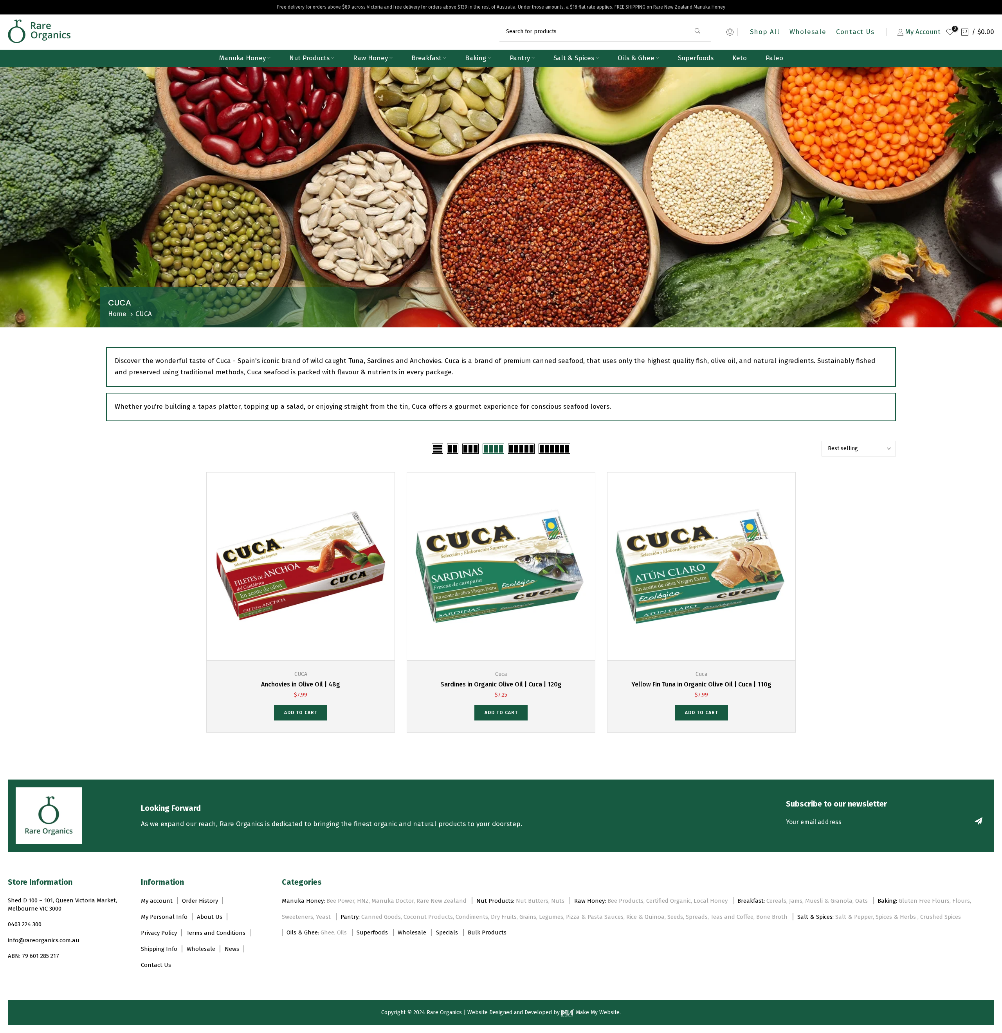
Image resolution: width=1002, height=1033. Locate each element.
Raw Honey (370, 58)
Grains (527, 916)
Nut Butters (532, 900)
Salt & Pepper (854, 916)
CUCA (300, 674)
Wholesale (807, 32)
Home (117, 314)
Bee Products (625, 900)
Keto (739, 58)
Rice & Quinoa (645, 916)
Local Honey (711, 900)
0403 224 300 (24, 924)
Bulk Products (487, 932)
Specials (447, 932)
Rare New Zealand (441, 900)
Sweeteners (297, 916)
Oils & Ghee (636, 58)
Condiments (472, 916)
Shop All (765, 32)
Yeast (323, 916)
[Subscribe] (978, 821)
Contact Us (855, 32)
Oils (342, 932)
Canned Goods (381, 916)
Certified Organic (668, 900)
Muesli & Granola (828, 900)
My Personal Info (164, 916)
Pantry (520, 58)
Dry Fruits (504, 916)
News (232, 948)
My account (157, 900)
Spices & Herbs (896, 916)
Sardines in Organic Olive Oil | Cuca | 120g (501, 684)
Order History (200, 900)
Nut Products (309, 58)
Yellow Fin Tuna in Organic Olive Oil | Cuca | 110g (701, 684)
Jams (795, 900)
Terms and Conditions (215, 932)
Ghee (327, 932)
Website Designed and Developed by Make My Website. (544, 1012)
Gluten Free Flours (924, 900)
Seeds (675, 916)
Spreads (697, 916)
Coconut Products (428, 916)
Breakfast (426, 58)
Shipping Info (159, 948)
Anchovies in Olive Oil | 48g (300, 684)
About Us (209, 916)
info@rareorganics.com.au (43, 940)
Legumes (551, 916)
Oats (861, 900)
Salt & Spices (573, 58)
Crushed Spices (940, 916)
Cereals (776, 900)
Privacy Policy (159, 932)
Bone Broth (772, 916)
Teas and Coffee (731, 916)
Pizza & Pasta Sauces (595, 916)
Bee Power (340, 900)
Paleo (774, 58)
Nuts (557, 900)
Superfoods (696, 58)
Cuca (501, 674)
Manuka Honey (242, 58)
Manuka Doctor (392, 900)
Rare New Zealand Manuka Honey (689, 7)
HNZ (363, 900)
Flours (961, 900)
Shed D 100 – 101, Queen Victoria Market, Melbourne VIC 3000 (62, 904)
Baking (475, 58)
